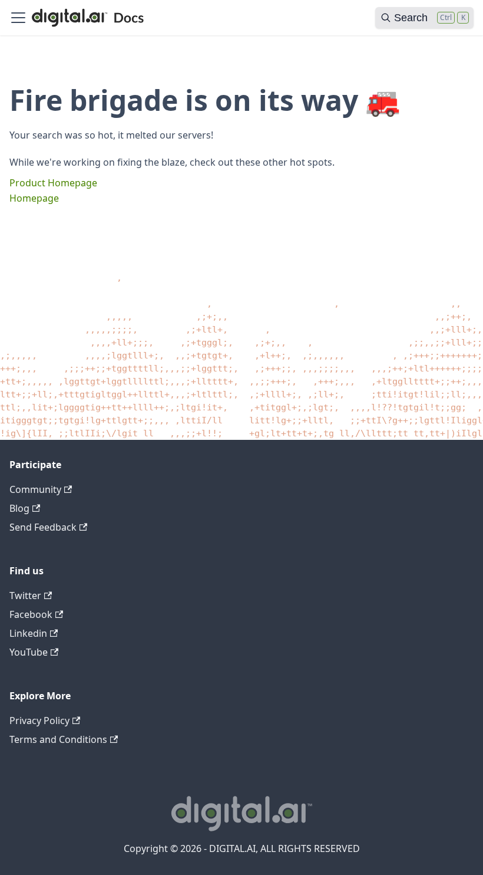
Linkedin (28, 633)
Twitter (25, 595)
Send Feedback (43, 527)
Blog (19, 508)
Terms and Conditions (58, 739)
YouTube (28, 652)
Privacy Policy (39, 720)
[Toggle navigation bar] (18, 18)
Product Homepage (53, 182)
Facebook (30, 614)
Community (35, 489)
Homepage (34, 198)
